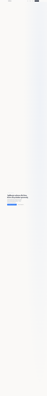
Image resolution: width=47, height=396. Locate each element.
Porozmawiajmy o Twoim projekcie (11, 204)
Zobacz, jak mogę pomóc (21, 204)
